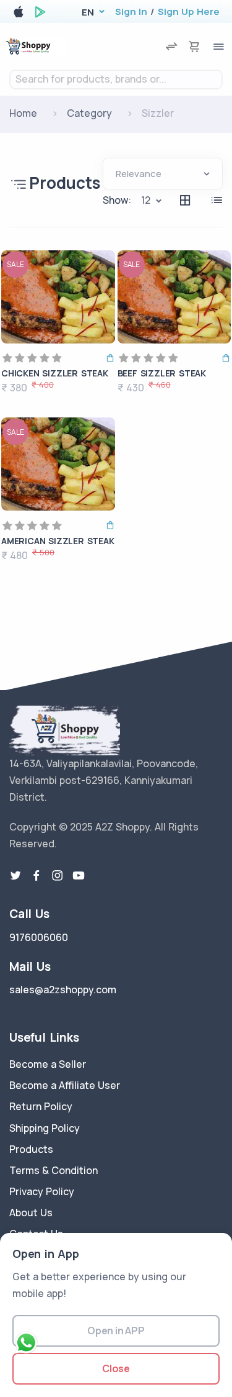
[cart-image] (194, 46)
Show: (117, 200)
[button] (87, 12)
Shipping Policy (44, 1128)
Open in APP (116, 1330)
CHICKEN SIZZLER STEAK (54, 373)
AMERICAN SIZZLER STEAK (57, 541)
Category (89, 113)
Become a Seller (47, 1064)
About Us (31, 1212)
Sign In (131, 11)
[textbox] (116, 79)
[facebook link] (36, 876)
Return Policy (40, 1106)
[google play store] (40, 13)
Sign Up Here (189, 11)
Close (116, 1368)
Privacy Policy (41, 1191)
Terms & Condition (53, 1170)
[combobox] (116, 79)
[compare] (171, 46)
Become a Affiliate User (64, 1085)
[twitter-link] (15, 876)
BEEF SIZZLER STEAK (162, 373)
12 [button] (145, 200)
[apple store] (18, 13)
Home (23, 113)
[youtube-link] (78, 876)
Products (31, 1149)
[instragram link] (57, 876)
